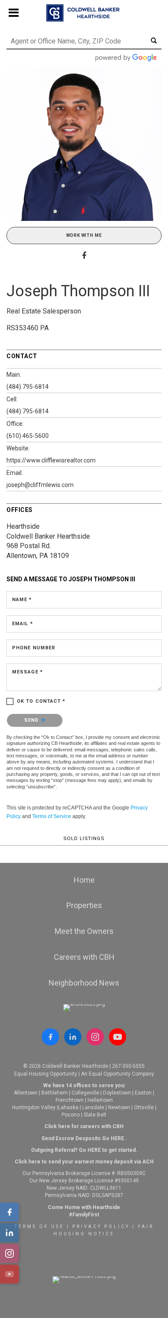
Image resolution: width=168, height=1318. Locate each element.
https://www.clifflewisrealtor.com (51, 460)
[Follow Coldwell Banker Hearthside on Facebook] (50, 1036)
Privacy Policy (101, 1226)
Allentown (25, 1093)
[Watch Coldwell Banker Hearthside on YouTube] (117, 1036)
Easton (143, 1093)
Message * (27, 672)
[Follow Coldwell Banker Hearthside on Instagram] (95, 1036)
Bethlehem (54, 1093)
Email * (22, 623)
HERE (117, 1138)
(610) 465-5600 (27, 435)
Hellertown (100, 1100)
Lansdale (93, 1107)
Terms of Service (51, 816)
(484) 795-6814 (27, 386)
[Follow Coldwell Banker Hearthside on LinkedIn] (72, 1036)
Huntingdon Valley (34, 1107)
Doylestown (117, 1093)
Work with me (84, 235)
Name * (22, 599)
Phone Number (33, 648)
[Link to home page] (84, 13)
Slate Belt (95, 1115)
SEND (32, 720)
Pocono (71, 1115)
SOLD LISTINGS (83, 838)
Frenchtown (70, 1100)
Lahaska (68, 1107)
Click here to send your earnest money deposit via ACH (84, 1162)
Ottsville (144, 1107)
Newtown (119, 1107)
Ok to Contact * (41, 701)
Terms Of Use (39, 1226)
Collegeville (85, 1093)
